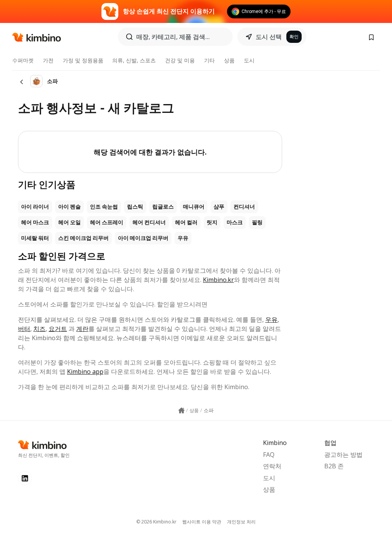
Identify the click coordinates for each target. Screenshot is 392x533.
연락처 (272, 466)
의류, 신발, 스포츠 (134, 60)
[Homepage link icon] (181, 410)
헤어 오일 (69, 222)
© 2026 (156, 521)
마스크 (235, 222)
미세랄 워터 (35, 238)
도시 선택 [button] (269, 37)
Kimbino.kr (218, 279)
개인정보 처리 (241, 521)
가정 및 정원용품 (83, 60)
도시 (249, 60)
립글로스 (163, 207)
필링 (257, 222)
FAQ (268, 454)
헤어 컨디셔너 (149, 222)
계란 (82, 328)
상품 (229, 60)
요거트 (58, 328)
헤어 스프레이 (106, 222)
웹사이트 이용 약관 (201, 521)
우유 (183, 238)
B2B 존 (334, 466)
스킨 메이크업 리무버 (83, 238)
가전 (48, 60)
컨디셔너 (244, 207)
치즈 (39, 328)
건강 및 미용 (180, 60)
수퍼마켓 (23, 60)
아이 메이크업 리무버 (143, 238)
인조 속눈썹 (104, 207)
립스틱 (135, 207)
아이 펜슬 (69, 207)
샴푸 (219, 207)
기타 (209, 60)
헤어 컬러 (186, 222)
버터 (24, 328)
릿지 (212, 222)
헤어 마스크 (35, 222)
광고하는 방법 (343, 454)
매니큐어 (193, 207)
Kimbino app (85, 371)
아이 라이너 (35, 207)
